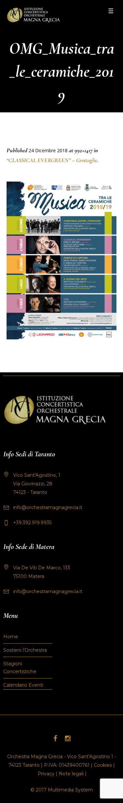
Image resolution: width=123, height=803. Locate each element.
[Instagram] (68, 738)
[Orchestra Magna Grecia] (33, 15)
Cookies (103, 765)
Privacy (46, 774)
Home (10, 637)
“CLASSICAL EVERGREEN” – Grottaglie (52, 160)
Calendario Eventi (23, 685)
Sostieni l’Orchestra (25, 650)
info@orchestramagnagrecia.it (47, 507)
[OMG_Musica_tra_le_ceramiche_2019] (61, 260)
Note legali (71, 774)
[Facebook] (55, 738)
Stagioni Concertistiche (19, 667)
